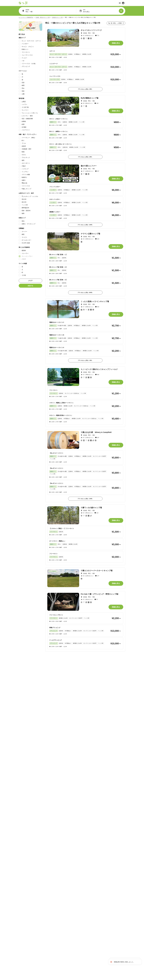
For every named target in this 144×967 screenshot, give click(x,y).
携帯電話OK (25, 208)
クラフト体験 (26, 174)
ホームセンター (26, 240)
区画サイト (25, 49)
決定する (30, 285)
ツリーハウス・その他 (28, 63)
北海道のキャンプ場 (57, 17)
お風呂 (24, 101)
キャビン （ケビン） (28, 46)
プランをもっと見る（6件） (85, 157)
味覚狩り (24, 177)
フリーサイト (26, 52)
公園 (23, 94)
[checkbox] (19, 41)
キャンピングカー (27, 256)
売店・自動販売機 (27, 118)
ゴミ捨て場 (25, 107)
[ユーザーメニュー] (121, 3)
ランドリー (25, 110)
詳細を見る (116, 43)
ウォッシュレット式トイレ (30, 113)
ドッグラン (25, 171)
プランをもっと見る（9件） (85, 89)
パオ (23, 61)
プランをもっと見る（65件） (85, 292)
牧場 (23, 152)
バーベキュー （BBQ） (29, 137)
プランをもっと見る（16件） (85, 224)
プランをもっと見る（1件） (85, 360)
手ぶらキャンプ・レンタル (30, 196)
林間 (23, 85)
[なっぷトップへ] (23, 3)
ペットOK (25, 205)
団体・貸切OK (26, 210)
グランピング (26, 66)
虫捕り (24, 180)
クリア (30, 280)
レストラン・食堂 (27, 116)
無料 (23, 213)
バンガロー (25, 43)
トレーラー (25, 253)
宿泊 (23, 221)
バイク (24, 259)
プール (24, 143)
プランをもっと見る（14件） (85, 498)
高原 (23, 82)
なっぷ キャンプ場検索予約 (26, 17)
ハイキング (25, 169)
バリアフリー (26, 130)
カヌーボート (26, 163)
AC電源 (24, 127)
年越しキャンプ (26, 189)
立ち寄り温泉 (26, 243)
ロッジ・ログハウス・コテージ (31, 41)
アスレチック (26, 157)
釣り (23, 140)
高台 (23, 88)
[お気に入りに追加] (76, 31)
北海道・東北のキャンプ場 (42, 17)
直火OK (24, 202)
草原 (23, 91)
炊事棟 (24, 121)
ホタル (24, 154)
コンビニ (24, 237)
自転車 (24, 146)
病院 (23, 234)
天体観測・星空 (26, 149)
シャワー (24, 104)
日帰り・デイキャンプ (28, 224)
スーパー (24, 231)
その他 (24, 275)
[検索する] (121, 11)
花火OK (24, 199)
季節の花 (24, 183)
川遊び (24, 166)
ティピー (24, 58)
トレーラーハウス (27, 55)
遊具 (23, 160)
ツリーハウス (26, 186)
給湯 (23, 124)
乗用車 (24, 250)
